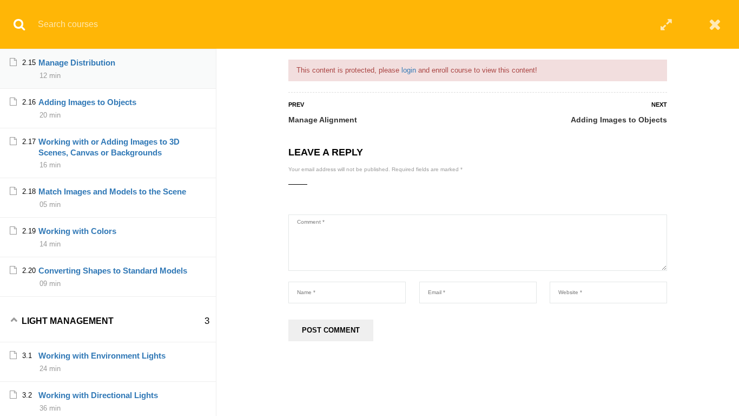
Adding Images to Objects (619, 119)
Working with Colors (77, 231)
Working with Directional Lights (98, 395)
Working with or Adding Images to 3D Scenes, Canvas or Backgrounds (109, 147)
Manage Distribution (76, 62)
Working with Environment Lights (102, 355)
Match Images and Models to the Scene (112, 191)
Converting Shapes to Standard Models (112, 270)
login (408, 70)
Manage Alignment (322, 119)
